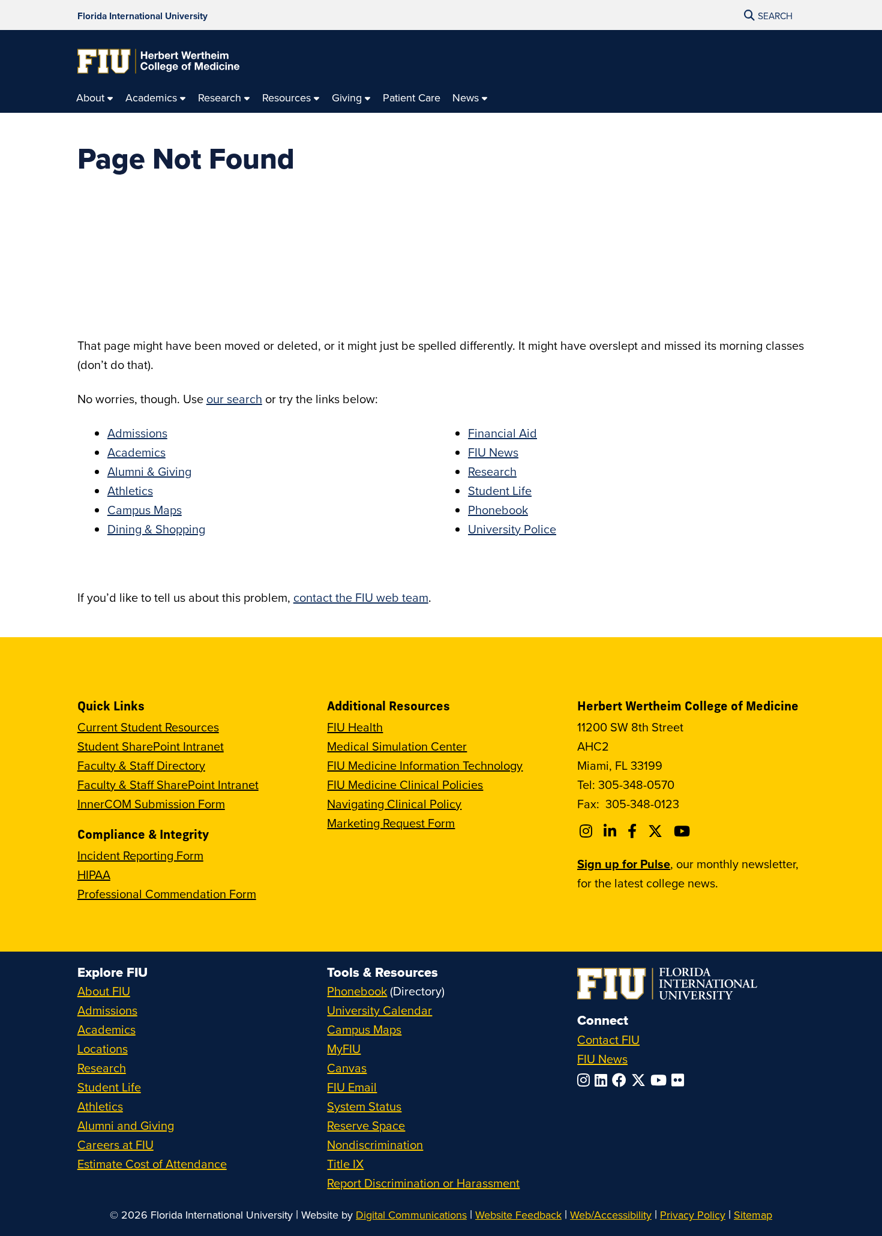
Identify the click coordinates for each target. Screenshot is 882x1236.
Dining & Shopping (156, 529)
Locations (102, 1048)
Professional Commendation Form (166, 893)
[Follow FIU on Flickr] (680, 1080)
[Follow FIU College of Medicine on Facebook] (634, 831)
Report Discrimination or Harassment (423, 1183)
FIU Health (355, 727)
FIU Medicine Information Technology (425, 765)
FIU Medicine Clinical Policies (405, 784)
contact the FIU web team (360, 597)
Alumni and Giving (125, 1125)
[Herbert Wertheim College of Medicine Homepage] (158, 61)
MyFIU (344, 1048)
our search (234, 398)
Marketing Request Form (391, 823)
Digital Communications (411, 1214)
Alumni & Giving (149, 471)
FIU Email (352, 1087)
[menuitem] (94, 98)
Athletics (130, 490)
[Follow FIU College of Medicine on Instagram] (587, 831)
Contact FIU (608, 1039)
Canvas (347, 1067)
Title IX (345, 1163)
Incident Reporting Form (140, 855)
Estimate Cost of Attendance (152, 1163)
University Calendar (379, 1010)
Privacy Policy (692, 1214)
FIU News (493, 452)
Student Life (500, 490)
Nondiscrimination (375, 1144)
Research (492, 471)
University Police (512, 529)
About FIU (103, 991)
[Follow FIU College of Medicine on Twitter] (657, 831)
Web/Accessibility (611, 1214)
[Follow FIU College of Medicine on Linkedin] (611, 831)
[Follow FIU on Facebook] (621, 1080)
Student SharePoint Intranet (150, 746)
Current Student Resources (148, 727)
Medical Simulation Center (397, 746)
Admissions (137, 433)
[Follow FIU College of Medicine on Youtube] (683, 831)
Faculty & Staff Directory (141, 765)
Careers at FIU (115, 1144)
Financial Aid (502, 433)
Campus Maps (144, 509)
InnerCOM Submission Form (151, 803)
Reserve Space (366, 1125)
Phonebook (498, 509)
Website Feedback (518, 1214)
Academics (136, 452)
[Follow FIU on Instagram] (586, 1080)
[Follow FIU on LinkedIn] (603, 1080)
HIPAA (93, 874)
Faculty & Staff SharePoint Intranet (168, 784)
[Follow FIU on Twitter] (640, 1080)
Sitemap (753, 1214)
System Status (364, 1106)
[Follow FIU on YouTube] (660, 1080)
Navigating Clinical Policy (394, 803)
